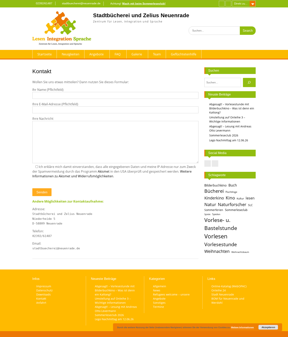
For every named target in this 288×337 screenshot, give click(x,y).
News (156, 290)
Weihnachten (217, 251)
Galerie (136, 54)
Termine (158, 307)
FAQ (117, 54)
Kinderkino (214, 198)
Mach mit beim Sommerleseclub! (144, 3)
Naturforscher (232, 204)
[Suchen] (249, 82)
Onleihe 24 (218, 290)
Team (157, 54)
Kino (230, 198)
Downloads (43, 294)
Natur (210, 204)
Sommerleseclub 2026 (223, 135)
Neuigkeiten (70, 54)
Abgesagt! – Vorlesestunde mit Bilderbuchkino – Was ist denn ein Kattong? (231, 108)
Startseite (44, 54)
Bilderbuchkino (215, 185)
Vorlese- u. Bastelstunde (220, 224)
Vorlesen (215, 236)
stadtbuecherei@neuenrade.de (81, 3)
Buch (232, 185)
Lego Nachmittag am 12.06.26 (228, 140)
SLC (250, 205)
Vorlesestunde (220, 244)
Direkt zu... (240, 3)
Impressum (43, 286)
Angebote (96, 54)
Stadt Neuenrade (222, 294)
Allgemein (159, 286)
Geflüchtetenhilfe (183, 54)
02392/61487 (44, 3)
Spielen (216, 214)
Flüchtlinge (231, 191)
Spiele (207, 214)
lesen (250, 198)
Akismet (104, 171)
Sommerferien (213, 210)
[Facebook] (222, 3)
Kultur (240, 198)
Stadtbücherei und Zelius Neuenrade (141, 15)
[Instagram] (228, 3)
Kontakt (41, 298)
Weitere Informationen (242, 327)
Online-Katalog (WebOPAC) (228, 286)
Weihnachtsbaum (240, 252)
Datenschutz (44, 290)
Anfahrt (41, 303)
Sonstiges (159, 303)
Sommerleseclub (236, 210)
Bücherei (214, 191)
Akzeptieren (268, 327)
